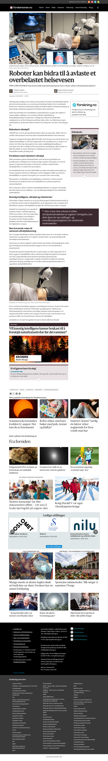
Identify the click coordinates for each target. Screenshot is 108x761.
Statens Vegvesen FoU (79, 708)
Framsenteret (16, 706)
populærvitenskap (51, 390)
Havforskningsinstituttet (19, 713)
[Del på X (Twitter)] (13, 393)
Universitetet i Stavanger (80, 735)
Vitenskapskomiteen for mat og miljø (84, 749)
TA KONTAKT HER (17, 372)
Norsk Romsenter (48, 738)
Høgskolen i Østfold (17, 718)
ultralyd (29, 390)
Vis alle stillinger (54, 546)
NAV (13, 741)
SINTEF (76, 697)
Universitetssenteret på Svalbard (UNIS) (84, 739)
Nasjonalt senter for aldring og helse (53, 703)
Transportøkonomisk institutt (82, 720)
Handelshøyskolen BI (18, 711)
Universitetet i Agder (79, 725)
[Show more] (84, 177)
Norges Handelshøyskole (50, 724)
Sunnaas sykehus (78, 713)
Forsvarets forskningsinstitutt (20, 704)
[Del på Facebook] (10, 393)
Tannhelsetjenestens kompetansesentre (85, 718)
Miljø (54, 7)
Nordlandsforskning (48, 719)
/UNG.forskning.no (80, 636)
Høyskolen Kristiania (18, 725)
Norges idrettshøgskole (49, 731)
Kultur (41, 7)
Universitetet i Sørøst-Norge (81, 737)
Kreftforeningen (16, 732)
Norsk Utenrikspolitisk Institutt (51, 741)
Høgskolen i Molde (17, 715)
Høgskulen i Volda (17, 720)
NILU (13, 750)
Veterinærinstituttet (79, 744)
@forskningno (79, 628)
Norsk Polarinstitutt (48, 733)
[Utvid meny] (98, 7)
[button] (89, 2)
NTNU (44, 694)
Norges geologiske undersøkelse (52, 729)
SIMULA (76, 695)
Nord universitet (47, 717)
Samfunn (60, 7)
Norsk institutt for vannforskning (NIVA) (54, 745)
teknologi (14, 390)
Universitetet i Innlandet (80, 730)
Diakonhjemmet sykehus (19, 690)
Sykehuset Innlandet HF (80, 715)
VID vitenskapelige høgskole (81, 746)
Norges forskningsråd (49, 726)
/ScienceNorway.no (80, 639)
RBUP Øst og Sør (78, 688)
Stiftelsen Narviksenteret (80, 711)
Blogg (91, 7)
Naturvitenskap (81, 7)
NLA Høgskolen (47, 683)
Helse (48, 7)
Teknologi (70, 7)
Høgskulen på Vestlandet (19, 723)
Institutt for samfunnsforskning (21, 727)
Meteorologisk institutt (18, 739)
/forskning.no (79, 632)
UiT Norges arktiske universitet (82, 723)
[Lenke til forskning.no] (22, 7)
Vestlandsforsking (79, 742)
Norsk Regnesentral (48, 736)
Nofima (45, 714)
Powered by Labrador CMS (54, 757)
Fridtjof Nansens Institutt (19, 708)
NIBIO (14, 744)
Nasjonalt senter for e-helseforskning (53, 705)
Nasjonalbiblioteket (48, 696)
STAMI (75, 706)
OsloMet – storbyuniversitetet (51, 748)
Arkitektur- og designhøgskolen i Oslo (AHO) (24, 686)
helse (22, 390)
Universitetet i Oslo (79, 732)
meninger (38, 390)
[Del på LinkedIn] (16, 393)
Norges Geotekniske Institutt (51, 722)
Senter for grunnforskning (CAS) (82, 699)
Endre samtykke (19, 673)
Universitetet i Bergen (79, 727)
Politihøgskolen (78, 683)
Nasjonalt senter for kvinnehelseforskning (54, 708)
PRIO (75, 686)
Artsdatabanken (16, 688)
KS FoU (14, 730)
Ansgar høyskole (17, 683)
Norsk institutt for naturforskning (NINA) (54, 743)
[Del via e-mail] (19, 393)
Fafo (13, 697)
